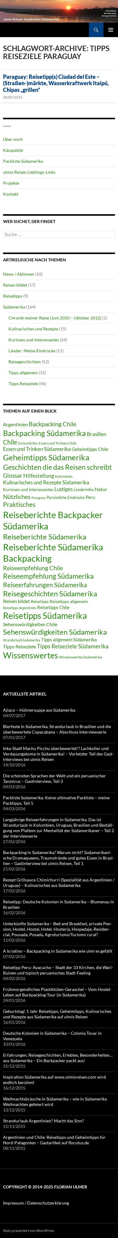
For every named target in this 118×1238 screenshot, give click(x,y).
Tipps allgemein (23, 372)
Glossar (12, 475)
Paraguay (38, 498)
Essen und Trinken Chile (57, 443)
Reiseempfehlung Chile (33, 567)
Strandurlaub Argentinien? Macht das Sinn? (43, 1120)
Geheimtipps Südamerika (46, 457)
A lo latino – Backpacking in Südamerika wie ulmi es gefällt (57, 951)
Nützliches (17, 496)
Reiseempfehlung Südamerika (48, 576)
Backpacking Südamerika (44, 433)
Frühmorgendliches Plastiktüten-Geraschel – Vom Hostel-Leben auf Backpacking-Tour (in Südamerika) (57, 992)
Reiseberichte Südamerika (44, 536)
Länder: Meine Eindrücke (31, 350)
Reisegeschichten (24, 361)
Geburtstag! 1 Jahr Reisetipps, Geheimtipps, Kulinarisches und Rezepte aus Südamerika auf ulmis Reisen (57, 1014)
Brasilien (96, 434)
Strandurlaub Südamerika (21, 640)
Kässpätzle (13, 150)
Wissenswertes (30, 655)
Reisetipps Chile (53, 607)
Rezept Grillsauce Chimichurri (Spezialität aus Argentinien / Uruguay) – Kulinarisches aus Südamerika (58, 882)
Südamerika (14, 306)
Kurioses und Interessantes (33, 339)
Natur (101, 489)
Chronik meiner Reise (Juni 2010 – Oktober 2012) (54, 317)
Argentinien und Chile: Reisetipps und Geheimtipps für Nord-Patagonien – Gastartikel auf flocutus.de (54, 1140)
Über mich (13, 139)
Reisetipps (12, 295)
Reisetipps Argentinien (19, 608)
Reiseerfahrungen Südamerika (45, 584)
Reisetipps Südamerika (45, 616)
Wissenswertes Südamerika (80, 657)
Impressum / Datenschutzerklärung (36, 1202)
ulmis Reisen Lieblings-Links (29, 172)
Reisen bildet (15, 285)
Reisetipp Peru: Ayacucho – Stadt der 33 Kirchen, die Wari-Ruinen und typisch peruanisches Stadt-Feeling (58, 970)
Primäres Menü (110, 30)
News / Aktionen (18, 274)
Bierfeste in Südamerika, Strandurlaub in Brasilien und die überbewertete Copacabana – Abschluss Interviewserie (57, 729)
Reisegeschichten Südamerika (50, 593)
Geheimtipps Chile (90, 449)
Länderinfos (84, 489)
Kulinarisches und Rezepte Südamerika (46, 482)
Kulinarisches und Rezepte (33, 328)
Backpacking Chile (52, 423)
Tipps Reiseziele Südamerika (73, 646)
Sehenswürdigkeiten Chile (30, 624)
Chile (10, 442)
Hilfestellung (38, 476)
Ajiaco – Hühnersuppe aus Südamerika (39, 710)
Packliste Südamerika (23, 161)
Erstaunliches (28, 443)
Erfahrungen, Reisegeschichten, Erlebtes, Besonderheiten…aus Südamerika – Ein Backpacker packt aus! (58, 1057)
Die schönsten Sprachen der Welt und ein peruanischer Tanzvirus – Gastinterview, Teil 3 (54, 778)
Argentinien (15, 424)
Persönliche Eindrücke (66, 497)
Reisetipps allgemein (69, 601)
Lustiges (63, 489)
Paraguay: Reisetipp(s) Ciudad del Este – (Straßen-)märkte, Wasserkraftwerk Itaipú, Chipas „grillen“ (56, 83)
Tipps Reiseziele (23, 383)
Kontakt (10, 194)
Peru (90, 497)
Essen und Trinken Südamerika (37, 449)
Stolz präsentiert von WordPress (28, 1230)
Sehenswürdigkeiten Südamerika (55, 631)
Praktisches (19, 504)
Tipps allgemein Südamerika (69, 639)
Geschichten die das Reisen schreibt (57, 467)
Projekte (11, 183)
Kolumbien (64, 476)
